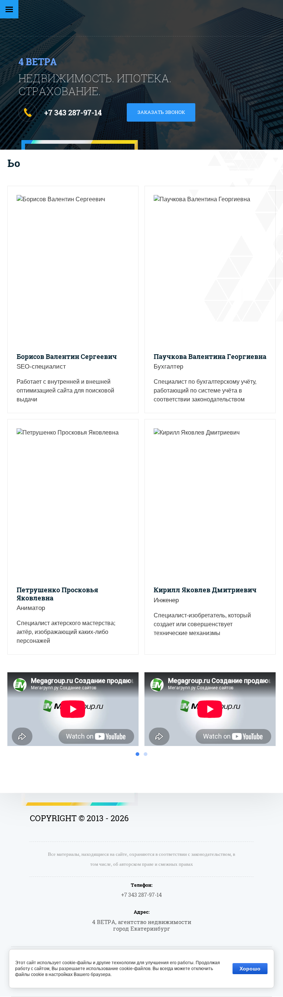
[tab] (137, 754)
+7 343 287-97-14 (73, 112)
